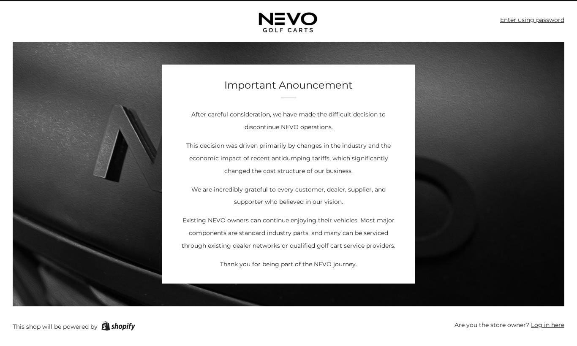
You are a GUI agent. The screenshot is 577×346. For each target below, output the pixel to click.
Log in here (547, 325)
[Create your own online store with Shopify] (118, 327)
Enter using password (532, 19)
